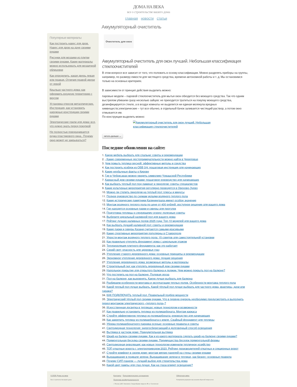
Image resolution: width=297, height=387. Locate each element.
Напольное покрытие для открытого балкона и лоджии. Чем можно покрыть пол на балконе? (166, 270)
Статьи (162, 18)
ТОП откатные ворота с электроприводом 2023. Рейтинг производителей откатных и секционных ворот (172, 348)
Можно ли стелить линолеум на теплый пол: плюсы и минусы (146, 192)
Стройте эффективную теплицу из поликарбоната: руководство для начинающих (158, 316)
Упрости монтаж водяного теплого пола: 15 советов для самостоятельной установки (160, 237)
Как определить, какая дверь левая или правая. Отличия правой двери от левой (72, 79)
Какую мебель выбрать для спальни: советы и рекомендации (144, 155)
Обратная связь (182, 375)
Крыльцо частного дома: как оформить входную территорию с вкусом (71, 93)
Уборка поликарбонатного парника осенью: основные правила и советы (153, 324)
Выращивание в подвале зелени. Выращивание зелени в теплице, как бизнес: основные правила (169, 357)
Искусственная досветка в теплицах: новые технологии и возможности (152, 307)
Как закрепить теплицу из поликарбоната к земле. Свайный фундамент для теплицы (160, 320)
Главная (131, 18)
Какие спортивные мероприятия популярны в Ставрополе (144, 233)
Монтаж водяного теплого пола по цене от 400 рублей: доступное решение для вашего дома (166, 204)
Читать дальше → (112, 136)
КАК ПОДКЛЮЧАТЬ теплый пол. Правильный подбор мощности (147, 295)
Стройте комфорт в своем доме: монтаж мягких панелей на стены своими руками (159, 353)
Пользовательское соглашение (136, 375)
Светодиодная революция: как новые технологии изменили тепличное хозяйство (158, 344)
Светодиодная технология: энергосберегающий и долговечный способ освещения (159, 328)
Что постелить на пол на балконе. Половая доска (138, 274)
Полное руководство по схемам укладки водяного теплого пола (147, 196)
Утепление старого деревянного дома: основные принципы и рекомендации (155, 254)
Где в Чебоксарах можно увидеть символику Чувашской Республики (148, 176)
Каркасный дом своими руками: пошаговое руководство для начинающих (152, 180)
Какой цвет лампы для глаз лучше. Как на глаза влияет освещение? (150, 365)
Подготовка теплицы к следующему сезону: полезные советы (146, 213)
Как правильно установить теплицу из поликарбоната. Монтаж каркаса (152, 311)
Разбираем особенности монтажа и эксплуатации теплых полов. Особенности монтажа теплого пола (171, 283)
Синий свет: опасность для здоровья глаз (133, 250)
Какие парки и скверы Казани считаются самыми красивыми (145, 229)
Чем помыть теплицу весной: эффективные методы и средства (145, 163)
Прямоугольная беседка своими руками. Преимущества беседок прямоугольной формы (163, 340)
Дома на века (148, 6)
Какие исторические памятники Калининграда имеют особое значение (151, 200)
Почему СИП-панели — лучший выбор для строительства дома (147, 361)
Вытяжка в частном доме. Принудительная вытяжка (140, 332)
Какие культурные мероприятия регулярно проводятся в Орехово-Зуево (151, 188)
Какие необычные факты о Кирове (127, 171)
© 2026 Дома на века (59, 375)
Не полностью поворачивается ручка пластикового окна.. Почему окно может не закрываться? (71, 136)
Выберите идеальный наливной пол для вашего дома (141, 217)
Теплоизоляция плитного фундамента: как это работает (142, 246)
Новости (147, 18)
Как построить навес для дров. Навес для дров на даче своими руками (70, 47)
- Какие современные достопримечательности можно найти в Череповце (151, 159)
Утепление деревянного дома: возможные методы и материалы (148, 262)
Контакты (117, 375)
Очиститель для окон (119, 41)
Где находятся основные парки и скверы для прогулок (141, 208)
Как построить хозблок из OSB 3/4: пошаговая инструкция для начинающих (153, 167)
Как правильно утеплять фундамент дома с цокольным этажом (147, 241)
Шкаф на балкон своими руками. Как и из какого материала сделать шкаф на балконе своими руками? (172, 336)
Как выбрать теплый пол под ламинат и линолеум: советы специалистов (151, 184)
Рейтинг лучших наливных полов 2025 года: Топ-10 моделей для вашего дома (156, 221)
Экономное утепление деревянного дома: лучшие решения (145, 258)
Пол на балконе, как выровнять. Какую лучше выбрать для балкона (149, 278)
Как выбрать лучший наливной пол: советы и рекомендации (145, 225)
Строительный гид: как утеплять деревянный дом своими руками (148, 266)
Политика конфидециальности (126, 379)
